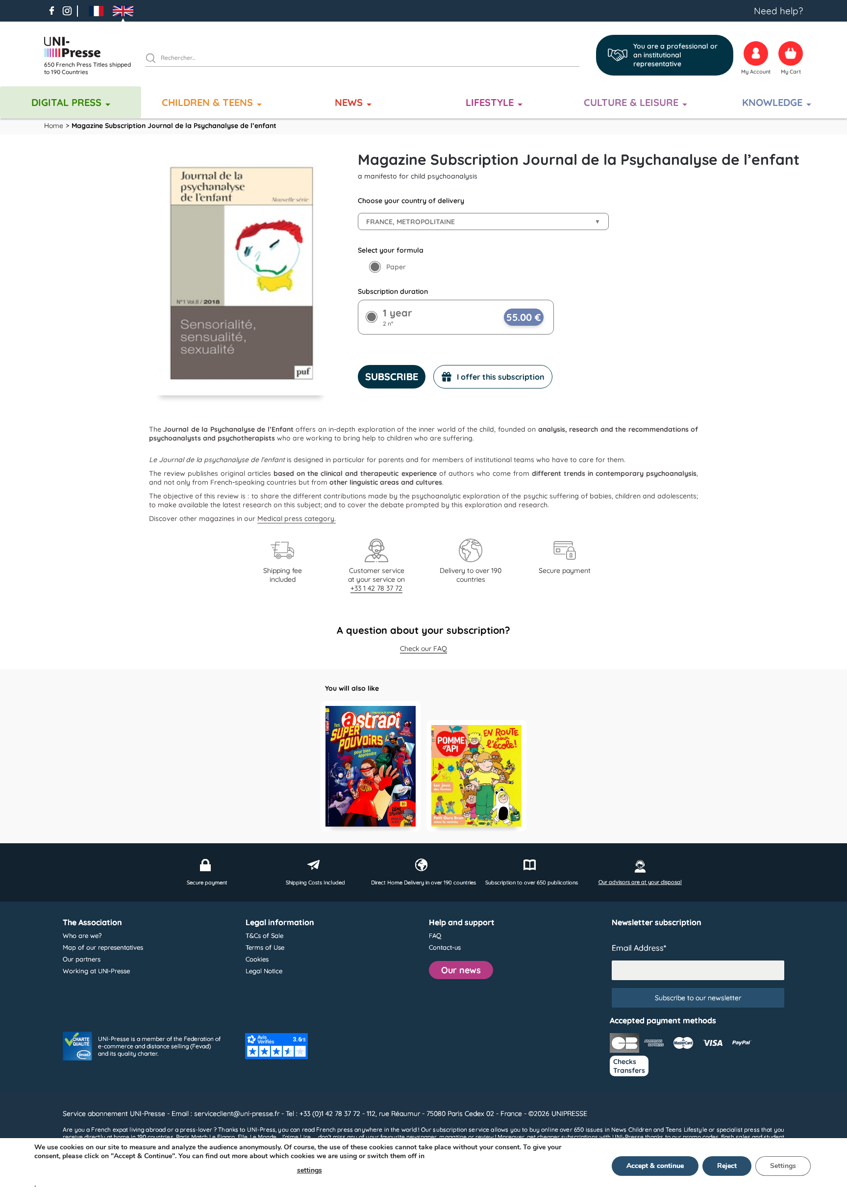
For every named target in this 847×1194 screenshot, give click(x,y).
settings (309, 1170)
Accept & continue (655, 1165)
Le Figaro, (222, 1137)
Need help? (778, 11)
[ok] (155, 59)
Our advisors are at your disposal (640, 882)
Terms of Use (265, 947)
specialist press (738, 1129)
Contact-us (445, 947)
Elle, (243, 1137)
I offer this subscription (501, 377)
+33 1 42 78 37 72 (376, 588)
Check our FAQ (423, 648)
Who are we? (82, 935)
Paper (396, 266)
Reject (727, 1165)
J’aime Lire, (295, 1137)
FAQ (435, 935)
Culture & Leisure (631, 102)
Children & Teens (207, 102)
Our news (461, 970)
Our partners (81, 959)
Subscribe (391, 376)
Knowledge (772, 102)
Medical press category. (296, 518)
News (349, 102)
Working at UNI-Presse (96, 971)
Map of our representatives (103, 947)
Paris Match (192, 1137)
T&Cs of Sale (264, 935)
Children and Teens (655, 1129)
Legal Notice (264, 971)
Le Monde (263, 1137)
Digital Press (66, 102)
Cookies (257, 959)
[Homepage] (90, 47)
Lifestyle (490, 102)
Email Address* (639, 948)
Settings (783, 1165)
